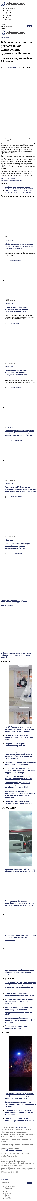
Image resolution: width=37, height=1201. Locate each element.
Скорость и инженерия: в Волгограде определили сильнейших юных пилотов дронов (20, 746)
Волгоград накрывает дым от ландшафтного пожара (17, 1027)
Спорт (7, 17)
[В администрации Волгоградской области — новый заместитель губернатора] (20, 955)
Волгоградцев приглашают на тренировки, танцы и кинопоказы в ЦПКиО (20, 1104)
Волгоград (4, 178)
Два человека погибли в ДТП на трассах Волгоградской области (19, 778)
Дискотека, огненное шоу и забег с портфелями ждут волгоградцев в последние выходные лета (19, 1096)
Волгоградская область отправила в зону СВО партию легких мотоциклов (20, 937)
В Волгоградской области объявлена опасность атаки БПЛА (19, 994)
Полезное (8, 21)
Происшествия (10, 8)
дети (7, 180)
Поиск (29, 26)
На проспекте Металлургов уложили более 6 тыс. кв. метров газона (19, 737)
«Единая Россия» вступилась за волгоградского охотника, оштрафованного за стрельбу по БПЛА (18, 1010)
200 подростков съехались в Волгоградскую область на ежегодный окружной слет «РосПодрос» (17, 373)
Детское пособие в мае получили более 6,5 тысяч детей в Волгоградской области (19, 546)
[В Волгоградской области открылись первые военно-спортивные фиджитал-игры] (20, 280)
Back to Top (4, 1179)
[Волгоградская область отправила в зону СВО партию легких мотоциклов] (20, 920)
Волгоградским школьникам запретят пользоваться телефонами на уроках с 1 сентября (20, 770)
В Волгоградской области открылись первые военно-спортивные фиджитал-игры (17, 309)
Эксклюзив (8, 15)
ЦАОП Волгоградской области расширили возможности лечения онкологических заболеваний (19, 729)
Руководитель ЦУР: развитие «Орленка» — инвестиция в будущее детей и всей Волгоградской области (20, 489)
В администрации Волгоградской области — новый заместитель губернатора (19, 972)
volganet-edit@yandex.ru (14, 1150)
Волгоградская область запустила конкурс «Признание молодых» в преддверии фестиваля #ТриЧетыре (20, 433)
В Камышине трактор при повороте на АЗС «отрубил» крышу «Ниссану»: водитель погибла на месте (20, 986)
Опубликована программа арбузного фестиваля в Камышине (19, 1119)
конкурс (11, 180)
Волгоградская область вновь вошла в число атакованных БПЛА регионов (20, 1020)
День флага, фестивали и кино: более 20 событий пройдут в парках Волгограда (20, 1112)
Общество (9, 240)
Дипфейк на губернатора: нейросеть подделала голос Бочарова (20, 763)
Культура (8, 19)
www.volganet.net (20, 1127)
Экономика (8, 10)
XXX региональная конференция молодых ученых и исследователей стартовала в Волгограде (20, 246)
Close (2, 1181)
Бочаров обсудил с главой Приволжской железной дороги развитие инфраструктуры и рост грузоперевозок (19, 755)
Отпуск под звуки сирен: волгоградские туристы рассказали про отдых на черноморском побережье (20, 794)
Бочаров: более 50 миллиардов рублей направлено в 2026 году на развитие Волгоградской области (19, 903)
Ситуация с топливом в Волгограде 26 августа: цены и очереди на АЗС (20, 802)
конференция (18, 180)
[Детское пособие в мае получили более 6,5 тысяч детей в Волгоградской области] (20, 516)
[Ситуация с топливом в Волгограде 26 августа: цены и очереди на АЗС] (20, 838)
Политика (8, 12)
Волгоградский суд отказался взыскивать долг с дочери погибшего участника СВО (17, 785)
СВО (6, 14)
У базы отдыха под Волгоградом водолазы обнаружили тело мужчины (19, 1001)
